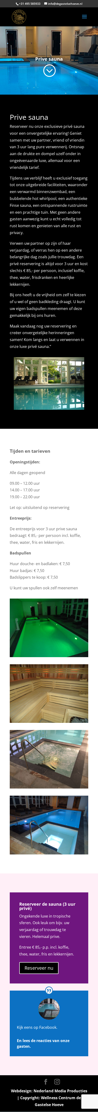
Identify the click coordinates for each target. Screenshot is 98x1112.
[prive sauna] (49, 655)
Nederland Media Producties (60, 1091)
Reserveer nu (38, 968)
